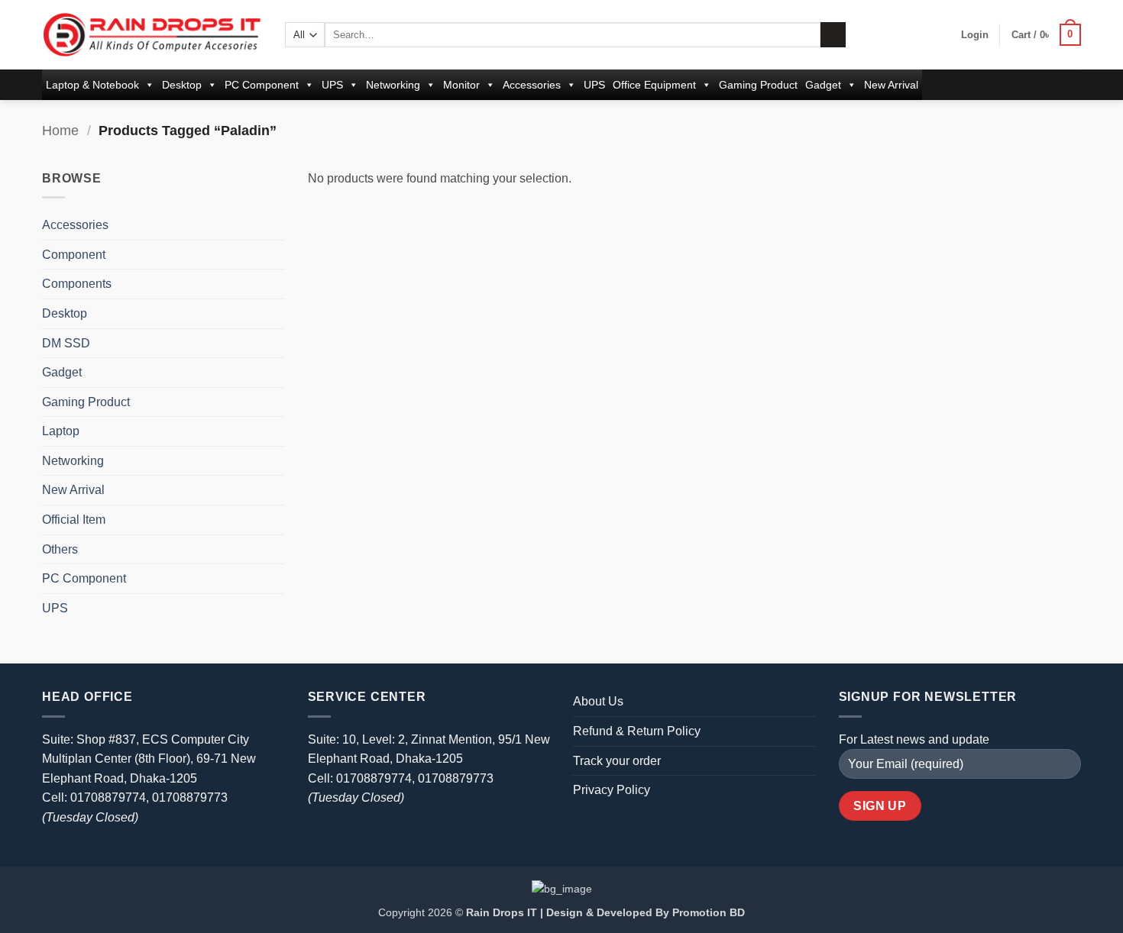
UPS (332, 85)
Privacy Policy (611, 789)
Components (77, 283)
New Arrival (891, 85)
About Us (598, 701)
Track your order (617, 760)
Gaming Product (758, 85)
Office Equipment (654, 85)
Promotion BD (708, 912)
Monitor (461, 85)
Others (60, 549)
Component (73, 254)
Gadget (823, 85)
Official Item (73, 519)
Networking (393, 85)
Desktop (182, 85)
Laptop (60, 431)
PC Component (262, 85)
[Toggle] (276, 225)
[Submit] (833, 35)
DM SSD (66, 343)
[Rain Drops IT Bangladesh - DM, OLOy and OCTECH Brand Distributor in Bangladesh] (152, 34)
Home (60, 130)
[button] (975, 35)
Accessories (532, 85)
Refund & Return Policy (637, 731)
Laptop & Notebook (92, 85)
